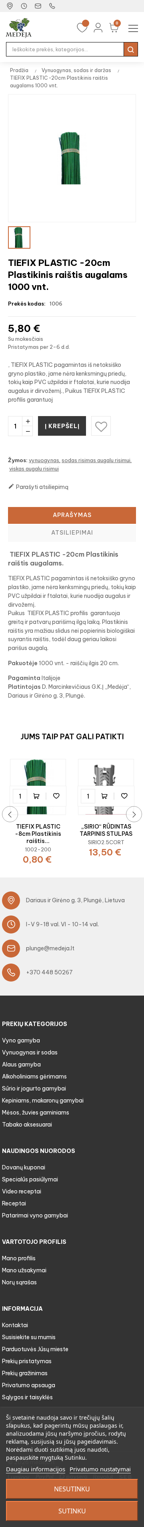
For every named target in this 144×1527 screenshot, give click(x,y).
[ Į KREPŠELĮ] (38, 796)
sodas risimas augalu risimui (96, 460)
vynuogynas (44, 460)
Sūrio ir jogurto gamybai (34, 1088)
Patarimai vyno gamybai (35, 1215)
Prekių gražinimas (25, 1373)
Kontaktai (15, 1325)
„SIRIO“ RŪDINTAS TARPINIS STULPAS (106, 830)
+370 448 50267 (49, 972)
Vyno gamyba (21, 1040)
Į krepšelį (62, 426)
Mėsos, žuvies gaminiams (35, 1112)
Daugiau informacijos (35, 1469)
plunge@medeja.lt (50, 948)
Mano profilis (19, 1258)
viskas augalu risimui (34, 468)
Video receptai (21, 1191)
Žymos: (18, 460)
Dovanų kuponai (23, 1167)
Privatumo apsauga (28, 1385)
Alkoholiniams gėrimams (34, 1076)
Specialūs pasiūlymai (30, 1179)
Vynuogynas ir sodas (30, 1052)
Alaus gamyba (21, 1064)
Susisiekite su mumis (29, 1337)
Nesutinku (72, 1489)
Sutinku (72, 1511)
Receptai (14, 1203)
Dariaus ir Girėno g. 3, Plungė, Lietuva (75, 900)
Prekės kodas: (27, 303)
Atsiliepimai (72, 532)
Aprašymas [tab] (72, 515)
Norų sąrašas (19, 1282)
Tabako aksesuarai (27, 1124)
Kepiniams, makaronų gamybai (43, 1100)
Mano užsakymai (24, 1270)
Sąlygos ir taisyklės (27, 1397)
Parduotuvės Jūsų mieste (35, 1349)
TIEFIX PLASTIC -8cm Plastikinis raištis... (38, 834)
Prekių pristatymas (27, 1361)
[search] (131, 49)
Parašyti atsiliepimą (38, 487)
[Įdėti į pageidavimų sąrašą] (56, 796)
